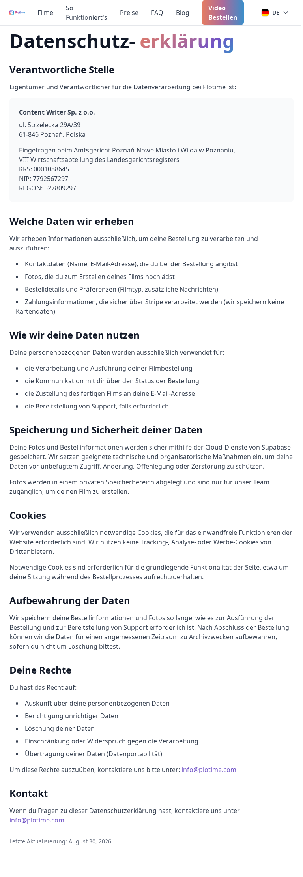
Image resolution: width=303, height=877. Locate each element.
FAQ (157, 12)
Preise (129, 12)
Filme (45, 12)
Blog (182, 12)
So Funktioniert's (86, 13)
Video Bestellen (223, 13)
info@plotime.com (208, 769)
